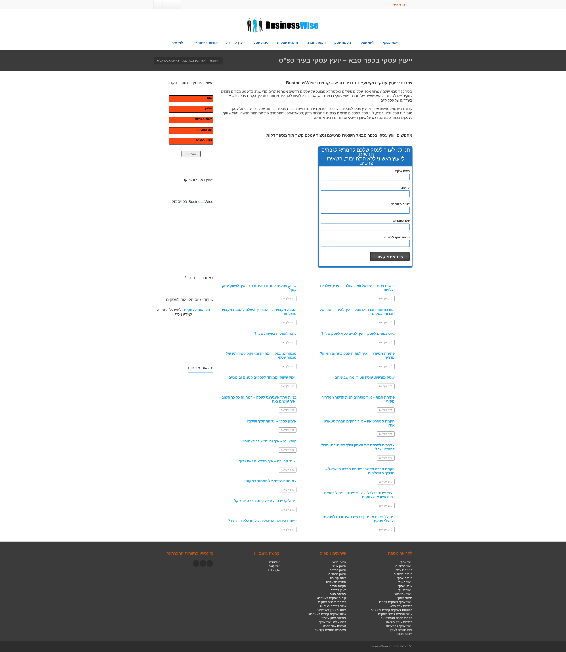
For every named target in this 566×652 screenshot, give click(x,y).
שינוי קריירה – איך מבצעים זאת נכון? (267, 461)
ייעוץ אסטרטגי (403, 594)
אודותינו (274, 562)
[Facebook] (176, 4)
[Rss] (158, 4)
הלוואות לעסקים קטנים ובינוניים (391, 610)
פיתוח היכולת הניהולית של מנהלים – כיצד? (262, 521)
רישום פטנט (404, 634)
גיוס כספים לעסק (401, 630)
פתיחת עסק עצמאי (333, 618)
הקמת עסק (342, 42)
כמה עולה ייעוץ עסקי (332, 622)
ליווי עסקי (366, 42)
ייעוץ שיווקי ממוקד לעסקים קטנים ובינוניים (262, 377)
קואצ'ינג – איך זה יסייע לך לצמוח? (269, 441)
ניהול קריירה (338, 578)
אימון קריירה (338, 570)
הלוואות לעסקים (197, 310)
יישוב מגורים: (203, 119)
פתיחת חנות (338, 594)
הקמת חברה (316, 42)
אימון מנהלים (337, 574)
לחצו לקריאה (287, 298)
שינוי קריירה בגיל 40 (333, 606)
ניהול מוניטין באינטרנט (331, 610)
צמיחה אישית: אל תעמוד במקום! (270, 481)
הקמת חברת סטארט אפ (396, 618)
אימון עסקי (405, 586)
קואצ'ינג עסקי (403, 570)
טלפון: (208, 108)
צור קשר (274, 566)
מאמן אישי (339, 562)
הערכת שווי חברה (334, 626)
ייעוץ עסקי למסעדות (399, 626)
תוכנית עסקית (287, 42)
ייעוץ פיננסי (405, 582)
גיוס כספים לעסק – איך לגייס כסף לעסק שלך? (358, 334)
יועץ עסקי (406, 562)
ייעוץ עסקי (390, 42)
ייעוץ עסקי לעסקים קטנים (395, 602)
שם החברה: (204, 129)
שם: (209, 97)
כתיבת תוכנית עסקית (332, 602)
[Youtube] (203, 563)
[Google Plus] (167, 4)
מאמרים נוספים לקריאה (330, 630)
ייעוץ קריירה (235, 42)
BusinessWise (378, 646)
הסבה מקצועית (336, 582)
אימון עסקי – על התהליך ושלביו (271, 421)
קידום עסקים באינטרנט (331, 598)
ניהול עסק (260, 42)
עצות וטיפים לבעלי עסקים (395, 614)
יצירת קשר (399, 4)
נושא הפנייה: (203, 140)
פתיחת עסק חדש (401, 606)
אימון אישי (339, 566)
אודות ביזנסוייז (206, 43)
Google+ (274, 570)
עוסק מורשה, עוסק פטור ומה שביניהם (365, 377)
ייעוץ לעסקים (403, 566)
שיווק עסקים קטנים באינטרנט (327, 614)
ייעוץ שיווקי (405, 590)
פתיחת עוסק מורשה (399, 622)
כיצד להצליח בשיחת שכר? (275, 334)
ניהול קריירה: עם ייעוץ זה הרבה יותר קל (265, 501)
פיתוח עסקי (404, 578)
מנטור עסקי (404, 598)
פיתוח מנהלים (403, 574)
